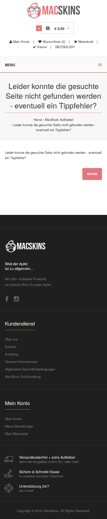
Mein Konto (21, 41)
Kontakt (10, 346)
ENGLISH (66, 46)
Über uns (11, 339)
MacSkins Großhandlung (23, 376)
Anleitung (11, 354)
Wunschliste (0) (54, 41)
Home (38, 119)
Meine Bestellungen (19, 426)
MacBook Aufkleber (59, 119)
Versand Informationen (21, 361)
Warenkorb (85, 41)
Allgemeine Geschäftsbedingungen (30, 369)
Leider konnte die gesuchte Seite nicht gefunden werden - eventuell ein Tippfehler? (54, 127)
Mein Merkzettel (16, 433)
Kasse (42, 46)
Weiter (92, 174)
